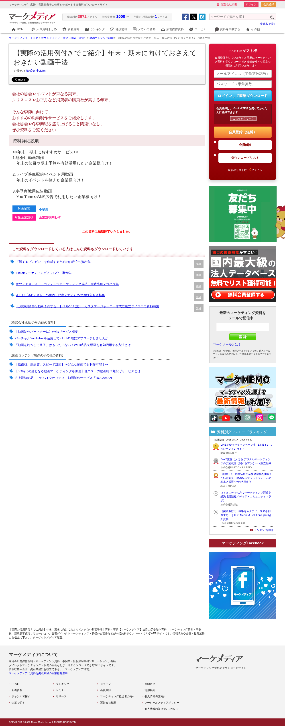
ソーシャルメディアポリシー (162, 702)
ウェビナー (202, 29)
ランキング (97, 29)
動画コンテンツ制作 (102, 38)
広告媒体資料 (175, 29)
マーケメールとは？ (227, 344)
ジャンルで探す (21, 696)
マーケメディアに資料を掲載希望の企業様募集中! (38, 673)
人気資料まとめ (47, 29)
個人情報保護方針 (155, 696)
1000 (120, 16)
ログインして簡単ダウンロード (243, 96)
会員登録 (268, 4)
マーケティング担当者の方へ (117, 696)
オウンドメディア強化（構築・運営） (64, 38)
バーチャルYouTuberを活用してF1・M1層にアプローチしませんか (61, 338)
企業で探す (18, 702)
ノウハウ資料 (146, 29)
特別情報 (121, 29)
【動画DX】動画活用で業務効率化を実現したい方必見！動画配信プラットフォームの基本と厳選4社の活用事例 (246, 478)
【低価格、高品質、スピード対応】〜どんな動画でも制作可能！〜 (61, 364)
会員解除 (245, 145)
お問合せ (150, 684)
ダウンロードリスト (245, 157)
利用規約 (150, 690)
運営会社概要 (229, 4)
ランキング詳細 (263, 530)
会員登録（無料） (242, 132)
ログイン (251, 4)
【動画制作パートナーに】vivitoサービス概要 (46, 331)
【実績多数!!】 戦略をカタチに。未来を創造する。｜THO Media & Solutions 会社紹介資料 (245, 515)
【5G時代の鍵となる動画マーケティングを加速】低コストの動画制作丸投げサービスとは (77, 371)
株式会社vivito (36, 70)
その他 (255, 29)
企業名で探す (268, 23)
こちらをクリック (243, 118)
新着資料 (73, 29)
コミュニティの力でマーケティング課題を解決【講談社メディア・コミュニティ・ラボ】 (245, 496)
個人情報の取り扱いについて (162, 708)
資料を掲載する (230, 29)
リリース (61, 696)
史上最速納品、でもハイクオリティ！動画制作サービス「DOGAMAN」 (65, 378)
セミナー (61, 690)
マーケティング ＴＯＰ (23, 38)
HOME (21, 29)
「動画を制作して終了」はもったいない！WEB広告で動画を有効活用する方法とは (73, 345)
